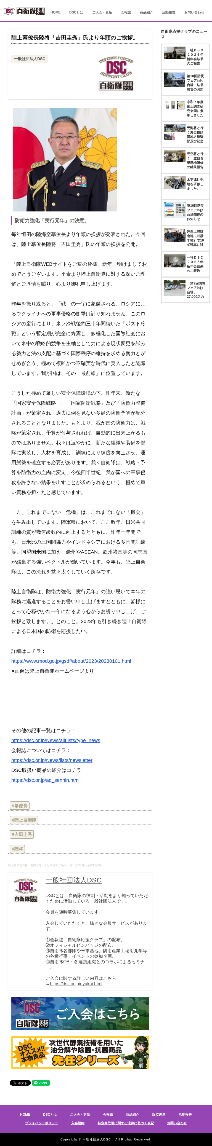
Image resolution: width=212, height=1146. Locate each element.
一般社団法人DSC (29, 59)
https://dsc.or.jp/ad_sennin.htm (45, 780)
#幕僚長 (20, 805)
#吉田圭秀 (22, 834)
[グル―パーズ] (198, 4)
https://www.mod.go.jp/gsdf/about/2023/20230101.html (71, 661)
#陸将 (17, 849)
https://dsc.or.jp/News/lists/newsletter (51, 760)
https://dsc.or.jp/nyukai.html (76, 983)
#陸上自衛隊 (24, 820)
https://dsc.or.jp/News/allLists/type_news (55, 740)
